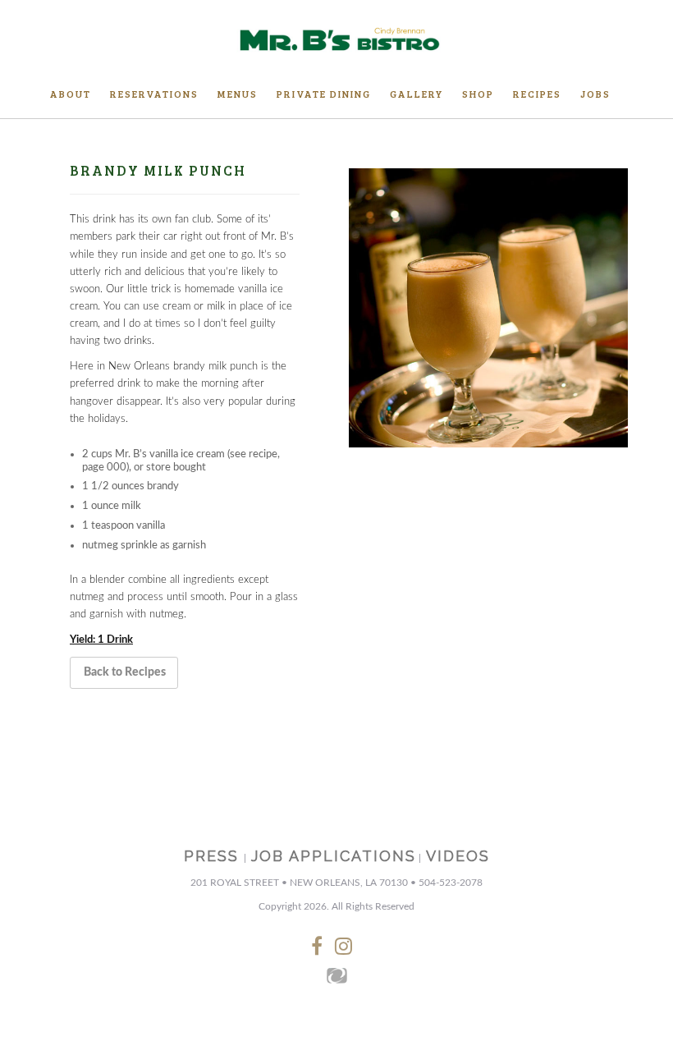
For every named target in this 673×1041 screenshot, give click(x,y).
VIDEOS (458, 855)
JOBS (595, 93)
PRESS (211, 855)
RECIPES (537, 93)
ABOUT (70, 93)
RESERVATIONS (154, 93)
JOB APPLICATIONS (333, 855)
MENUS (237, 93)
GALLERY (416, 93)
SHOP (478, 93)
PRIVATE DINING (324, 93)
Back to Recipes (125, 672)
